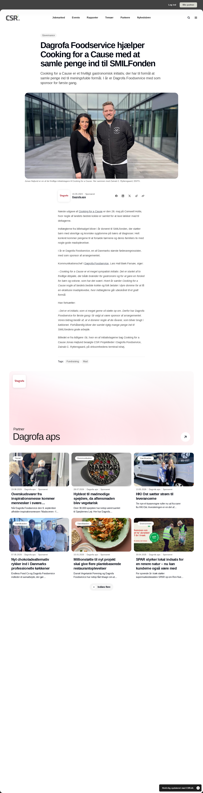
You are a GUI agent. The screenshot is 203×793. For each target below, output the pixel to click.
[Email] (136, 196)
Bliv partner (188, 5)
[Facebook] (116, 196)
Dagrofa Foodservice (96, 263)
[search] (189, 17)
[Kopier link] (143, 196)
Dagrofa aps (79, 197)
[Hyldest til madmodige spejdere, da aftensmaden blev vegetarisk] (101, 483)
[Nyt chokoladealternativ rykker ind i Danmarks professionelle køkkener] (39, 548)
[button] (185, 437)
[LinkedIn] (123, 196)
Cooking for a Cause (91, 211)
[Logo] (13, 18)
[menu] (196, 17)
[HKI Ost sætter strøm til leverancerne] (164, 481)
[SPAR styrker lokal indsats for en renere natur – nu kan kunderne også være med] (164, 548)
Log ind (172, 5)
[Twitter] (130, 196)
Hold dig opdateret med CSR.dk (178, 788)
